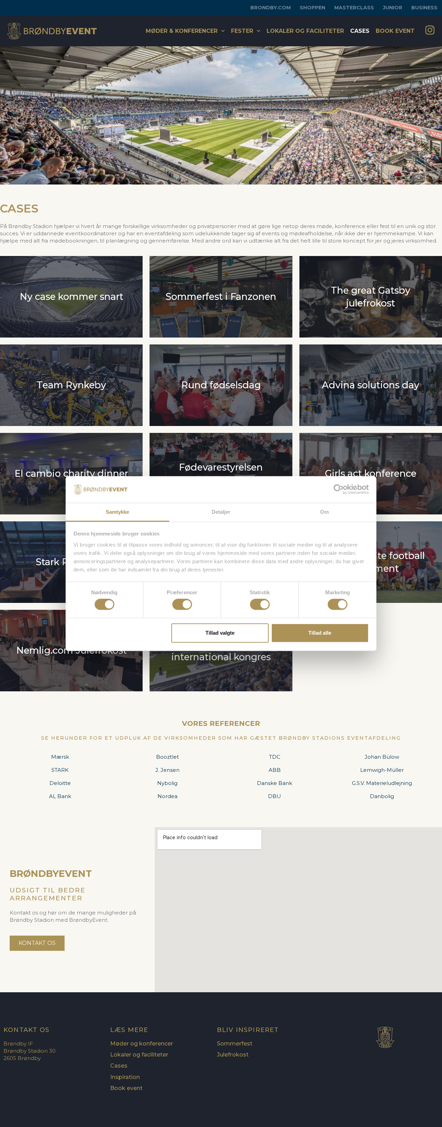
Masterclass (354, 7)
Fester (242, 31)
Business (424, 7)
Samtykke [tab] (117, 512)
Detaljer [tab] (221, 512)
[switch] (182, 604)
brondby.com (270, 7)
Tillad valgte (219, 633)
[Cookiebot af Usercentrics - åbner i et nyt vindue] (338, 489)
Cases (359, 31)
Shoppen (312, 7)
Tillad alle (319, 633)
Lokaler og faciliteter (305, 31)
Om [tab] (324, 512)
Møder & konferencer (182, 31)
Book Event (395, 31)
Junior (392, 7)
